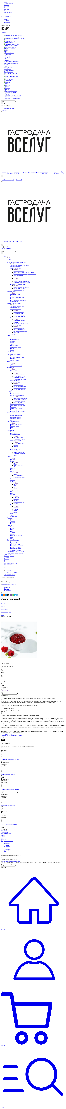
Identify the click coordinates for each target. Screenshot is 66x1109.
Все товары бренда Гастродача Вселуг (11, 735)
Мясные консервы (19, 437)
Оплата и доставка (6, 833)
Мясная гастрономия (16, 415)
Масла (15, 474)
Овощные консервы (19, 443)
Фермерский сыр (15, 294)
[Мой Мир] (6, 595)
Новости (3, 836)
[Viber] (11, 595)
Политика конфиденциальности (11, 861)
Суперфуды (17, 507)
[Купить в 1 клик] (1, 755)
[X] (8, 595)
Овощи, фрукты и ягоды (17, 306)
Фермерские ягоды (19, 328)
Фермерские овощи (19, 312)
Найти (2, 867)
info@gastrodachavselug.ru (9, 584)
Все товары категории (7, 734)
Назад (10, 258)
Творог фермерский (19, 271)
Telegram (6, 20)
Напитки (12, 528)
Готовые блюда (14, 339)
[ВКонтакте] (2, 595)
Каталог (3, 249)
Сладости (16, 497)
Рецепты (3, 835)
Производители (5, 832)
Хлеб (11, 364)
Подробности (4, 690)
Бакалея (12, 459)
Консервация (13, 433)
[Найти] (2, 103)
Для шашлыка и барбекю (17, 357)
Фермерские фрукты (19, 320)
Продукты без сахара (16, 542)
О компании (4, 830)
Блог (2, 838)
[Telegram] (17, 595)
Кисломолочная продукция (21, 287)
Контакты (3, 839)
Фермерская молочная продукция (19, 265)
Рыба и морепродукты (16, 424)
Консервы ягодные (19, 452)
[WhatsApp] (13, 595)
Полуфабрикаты (14, 393)
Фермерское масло (19, 279)
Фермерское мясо (18, 385)
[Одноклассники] (4, 595)
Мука (15, 464)
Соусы (15, 484)
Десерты (12, 521)
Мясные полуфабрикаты (20, 398)
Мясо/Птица (13, 370)
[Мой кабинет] (1, 178)
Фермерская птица (19, 374)
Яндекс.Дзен (7, 22)
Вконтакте (7, 19)
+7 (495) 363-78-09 (6, 16)
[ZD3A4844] (19, 657)
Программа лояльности (7, 841)
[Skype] (15, 595)
